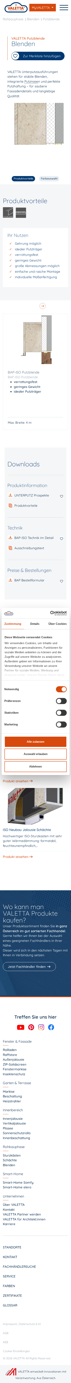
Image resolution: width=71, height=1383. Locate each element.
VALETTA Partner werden (22, 1214)
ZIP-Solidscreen (14, 1064)
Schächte (10, 1160)
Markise (9, 1091)
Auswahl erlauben (36, 754)
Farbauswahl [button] (49, 178)
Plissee (8, 1128)
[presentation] (43, 304)
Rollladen (10, 1050)
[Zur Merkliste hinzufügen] (61, 496)
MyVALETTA (41, 7)
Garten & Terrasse (17, 1083)
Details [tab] (35, 623)
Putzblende (51, 19)
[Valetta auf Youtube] (21, 1027)
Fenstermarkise (15, 1069)
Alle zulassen (35, 741)
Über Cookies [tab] (57, 623)
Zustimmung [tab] (12, 623)
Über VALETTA (14, 1205)
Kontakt (9, 1209)
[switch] (61, 701)
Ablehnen (35, 766)
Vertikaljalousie (14, 1123)
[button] (35, 505)
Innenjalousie (13, 1119)
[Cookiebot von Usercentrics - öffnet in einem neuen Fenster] (50, 613)
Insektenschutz (14, 1074)
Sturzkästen (12, 1155)
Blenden (33, 19)
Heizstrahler (12, 1101)
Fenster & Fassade (17, 1041)
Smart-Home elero (17, 1187)
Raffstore (10, 1055)
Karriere (9, 1224)
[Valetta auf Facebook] (51, 1027)
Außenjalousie (13, 1059)
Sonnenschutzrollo (16, 1133)
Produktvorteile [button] (23, 178)
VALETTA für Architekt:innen (24, 1219)
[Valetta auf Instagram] (41, 1027)
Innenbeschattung (16, 1138)
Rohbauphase (13, 19)
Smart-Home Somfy (18, 1182)
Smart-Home (13, 1174)
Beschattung (12, 1096)
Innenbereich (13, 1110)
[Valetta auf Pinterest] (31, 1027)
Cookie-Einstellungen (16, 1351)
